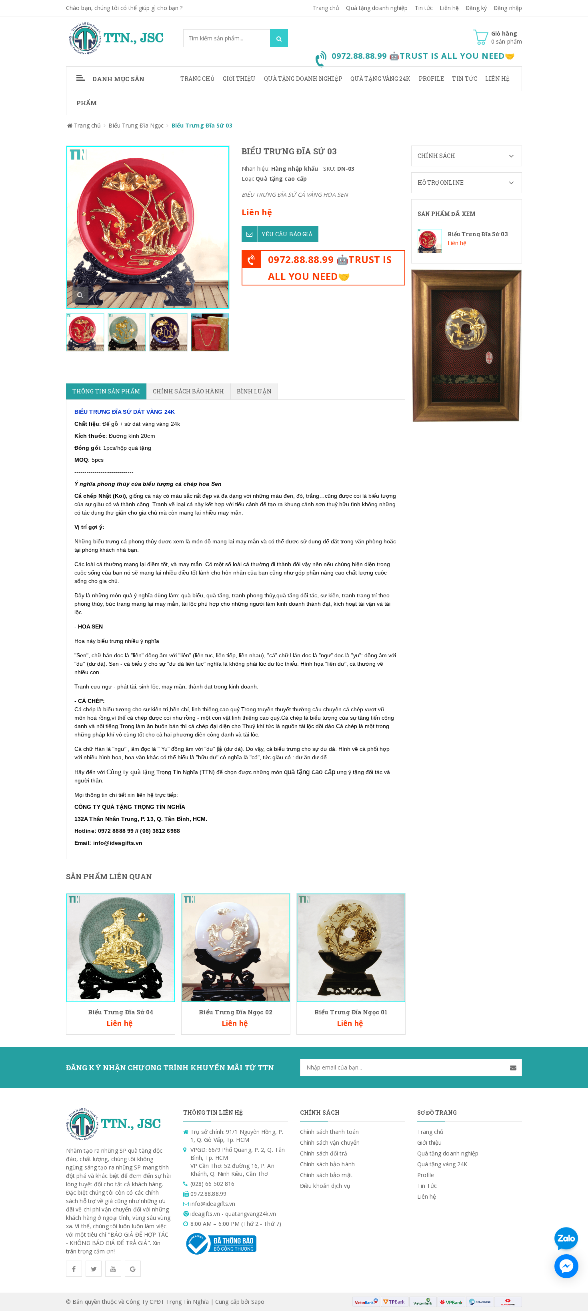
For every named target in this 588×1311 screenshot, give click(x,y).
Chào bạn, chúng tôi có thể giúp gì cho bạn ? (124, 8)
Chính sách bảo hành (327, 1164)
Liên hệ (497, 78)
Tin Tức (464, 78)
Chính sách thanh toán (329, 1131)
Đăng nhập (508, 8)
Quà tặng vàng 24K (380, 78)
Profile (431, 78)
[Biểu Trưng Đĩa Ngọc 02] (236, 947)
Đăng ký (476, 8)
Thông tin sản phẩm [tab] (106, 391)
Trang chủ (197, 78)
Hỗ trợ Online (441, 182)
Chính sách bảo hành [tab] (188, 391)
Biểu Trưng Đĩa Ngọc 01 (351, 1012)
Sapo (257, 1301)
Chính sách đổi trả (323, 1153)
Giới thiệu (239, 78)
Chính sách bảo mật (326, 1175)
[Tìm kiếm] (279, 38)
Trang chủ (325, 8)
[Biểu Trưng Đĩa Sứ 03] (467, 241)
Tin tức (424, 8)
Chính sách (437, 156)
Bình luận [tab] (254, 391)
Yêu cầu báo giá (287, 234)
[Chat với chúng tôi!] (566, 1266)
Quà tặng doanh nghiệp (377, 8)
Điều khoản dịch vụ (325, 1185)
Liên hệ (449, 8)
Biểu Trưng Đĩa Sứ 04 (121, 1012)
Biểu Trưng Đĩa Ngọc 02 (235, 1012)
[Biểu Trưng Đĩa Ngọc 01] (351, 947)
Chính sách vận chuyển (330, 1142)
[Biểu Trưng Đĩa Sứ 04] (120, 947)
